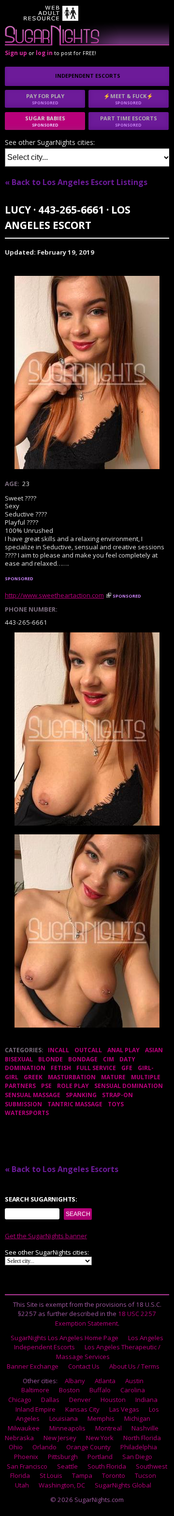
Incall (58, 1050)
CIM (108, 1059)
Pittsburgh (63, 1456)
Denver (80, 1399)
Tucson (145, 1475)
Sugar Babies (45, 121)
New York (100, 1437)
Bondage (83, 1059)
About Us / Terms (134, 1366)
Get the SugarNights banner (46, 1235)
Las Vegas (124, 1409)
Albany (75, 1380)
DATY (127, 1059)
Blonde (50, 1059)
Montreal (108, 1428)
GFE (126, 1068)
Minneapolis (67, 1428)
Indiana (146, 1399)
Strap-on (117, 1095)
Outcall (88, 1050)
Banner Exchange (32, 1366)
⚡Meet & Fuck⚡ (128, 98)
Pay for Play (45, 98)
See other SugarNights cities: (50, 143)
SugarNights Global (123, 1485)
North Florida (142, 1437)
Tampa (82, 1475)
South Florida (106, 1466)
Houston (113, 1399)
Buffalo (100, 1390)
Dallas (50, 1399)
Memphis (101, 1418)
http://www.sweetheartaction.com (54, 595)
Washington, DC (62, 1485)
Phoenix (26, 1456)
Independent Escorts (87, 75)
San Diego (137, 1456)
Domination (25, 1068)
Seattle (67, 1466)
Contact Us (84, 1366)
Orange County (88, 1447)
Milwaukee (24, 1428)
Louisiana (63, 1418)
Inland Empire (35, 1409)
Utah (22, 1485)
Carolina (132, 1390)
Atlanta (105, 1380)
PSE (46, 1086)
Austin (134, 1380)
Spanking (81, 1095)
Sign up (16, 53)
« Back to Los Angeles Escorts (61, 1169)
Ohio (16, 1447)
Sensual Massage (32, 1095)
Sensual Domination (128, 1086)
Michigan (137, 1418)
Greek (33, 1077)
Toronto (113, 1475)
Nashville (145, 1428)
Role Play (73, 1086)
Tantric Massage (74, 1104)
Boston (69, 1390)
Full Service (96, 1068)
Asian (154, 1050)
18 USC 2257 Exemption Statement (106, 1318)
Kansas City (82, 1409)
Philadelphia (138, 1447)
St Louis (51, 1475)
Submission (23, 1104)
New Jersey (60, 1437)
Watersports (27, 1113)
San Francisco (27, 1466)
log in (44, 53)
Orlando (44, 1447)
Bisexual (19, 1059)
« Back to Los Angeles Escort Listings (76, 182)
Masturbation (72, 1077)
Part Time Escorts (128, 121)
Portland (100, 1456)
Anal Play (123, 1050)
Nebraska (19, 1437)
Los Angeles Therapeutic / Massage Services (108, 1352)
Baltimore (35, 1390)
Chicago (19, 1399)
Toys (116, 1104)
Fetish (61, 1068)
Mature (113, 1077)
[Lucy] (87, 372)
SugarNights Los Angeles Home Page (64, 1337)
